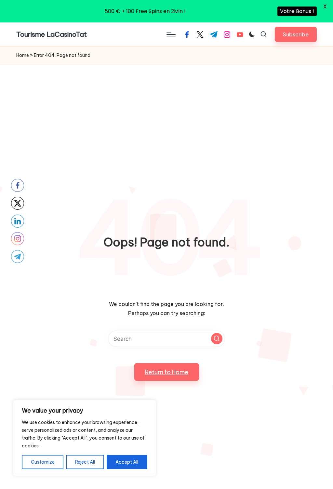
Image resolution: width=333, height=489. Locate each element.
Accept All (126, 462)
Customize (43, 462)
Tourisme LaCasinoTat (51, 34)
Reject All (85, 462)
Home (22, 55)
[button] (296, 34)
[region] (84, 438)
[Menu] (170, 34)
